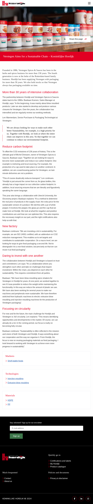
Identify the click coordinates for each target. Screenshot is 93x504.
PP (9, 404)
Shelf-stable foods (15, 361)
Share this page (76, 39)
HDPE (10, 400)
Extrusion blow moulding (18, 383)
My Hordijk (54, 464)
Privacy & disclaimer (59, 478)
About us (8, 481)
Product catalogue (58, 467)
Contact (7, 478)
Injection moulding (15, 379)
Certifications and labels (60, 461)
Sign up (16, 436)
